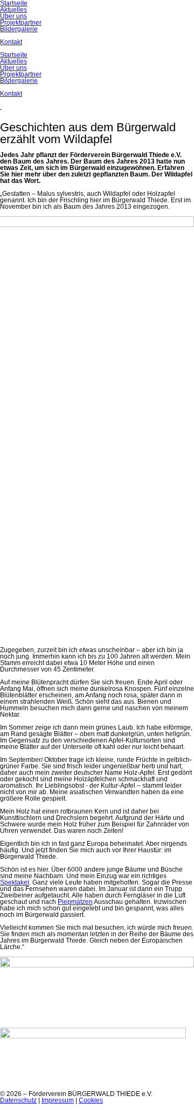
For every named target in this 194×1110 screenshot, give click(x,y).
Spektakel (14, 882)
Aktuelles (13, 61)
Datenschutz (18, 1100)
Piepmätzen (75, 902)
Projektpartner (20, 74)
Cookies (91, 1100)
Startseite (13, 55)
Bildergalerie (19, 80)
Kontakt (11, 93)
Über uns (13, 68)
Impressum (57, 1100)
